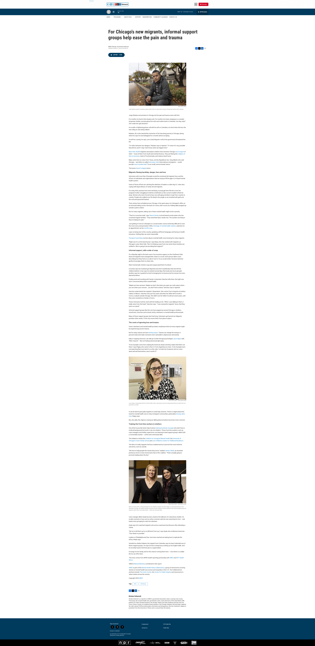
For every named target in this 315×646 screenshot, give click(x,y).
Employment (145, 624)
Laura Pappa (177, 339)
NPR (135, 584)
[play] (108, 12)
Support (138, 17)
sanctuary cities (154, 162)
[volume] (113, 12)
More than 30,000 (134, 152)
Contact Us (173, 17)
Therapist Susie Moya (136, 238)
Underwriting (147, 17)
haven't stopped (141, 168)
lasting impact (153, 332)
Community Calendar (160, 17)
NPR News (143, 584)
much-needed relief (140, 164)
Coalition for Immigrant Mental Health (158, 438)
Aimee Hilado (169, 450)
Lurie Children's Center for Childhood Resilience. (168, 441)
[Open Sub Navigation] (111, 17)
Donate (204, 4)
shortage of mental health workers (165, 226)
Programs (117, 17)
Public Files (166, 628)
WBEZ (141, 578)
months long (148, 228)
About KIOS (128, 17)
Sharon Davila (154, 215)
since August (179, 152)
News (108, 17)
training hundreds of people (165, 428)
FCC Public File (167, 624)
